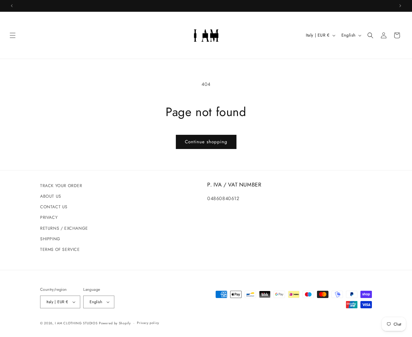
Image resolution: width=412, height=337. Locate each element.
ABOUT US (50, 196)
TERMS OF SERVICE (60, 249)
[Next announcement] (400, 5)
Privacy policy (148, 322)
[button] (12, 35)
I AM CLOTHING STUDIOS (76, 323)
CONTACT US (54, 207)
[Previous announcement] (11, 5)
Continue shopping (206, 141)
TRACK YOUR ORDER (61, 186)
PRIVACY (49, 217)
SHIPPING (50, 239)
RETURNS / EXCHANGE (64, 228)
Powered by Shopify (115, 323)
